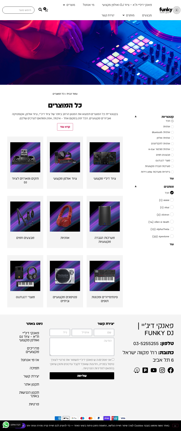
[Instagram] (162, 370)
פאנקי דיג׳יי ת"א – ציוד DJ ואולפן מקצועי (29, 336)
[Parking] (145, 370)
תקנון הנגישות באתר (29, 394)
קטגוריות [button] (168, 117)
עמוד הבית (72, 93)
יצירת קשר (31, 376)
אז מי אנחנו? (30, 360)
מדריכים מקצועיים (32, 350)
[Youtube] (154, 370)
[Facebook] (171, 370)
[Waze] (137, 370)
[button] (69, 5)
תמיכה (34, 368)
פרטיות (34, 404)
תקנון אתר (31, 384)
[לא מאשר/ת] (175, 425)
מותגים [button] (169, 187)
